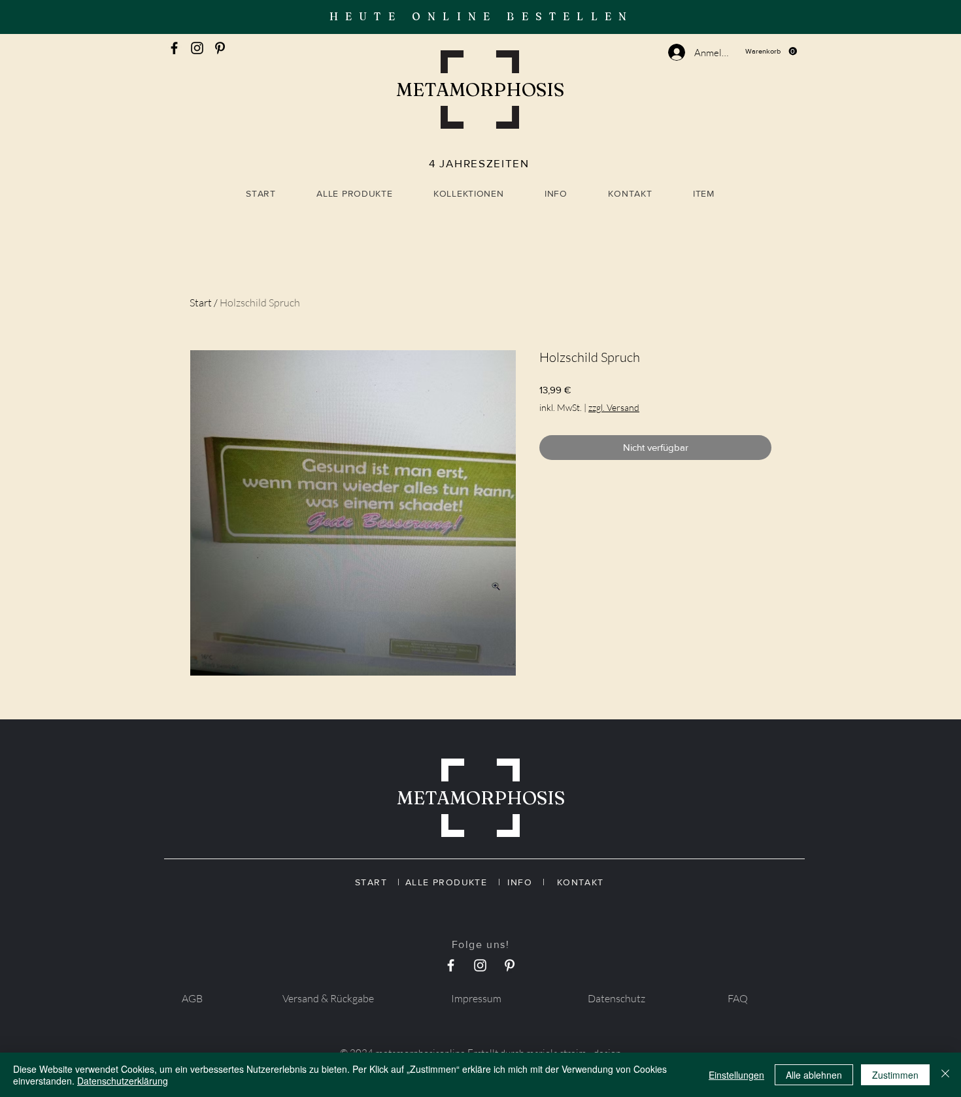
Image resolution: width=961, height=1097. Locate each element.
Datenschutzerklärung (122, 1080)
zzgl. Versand (613, 407)
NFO (527, 882)
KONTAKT (578, 882)
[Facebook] (174, 48)
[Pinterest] (220, 48)
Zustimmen (895, 1074)
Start (201, 302)
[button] (771, 51)
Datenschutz (616, 998)
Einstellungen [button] (736, 1074)
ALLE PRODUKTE (451, 882)
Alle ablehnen (814, 1074)
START (376, 882)
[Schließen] (945, 1075)
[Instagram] (197, 48)
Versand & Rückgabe (328, 998)
